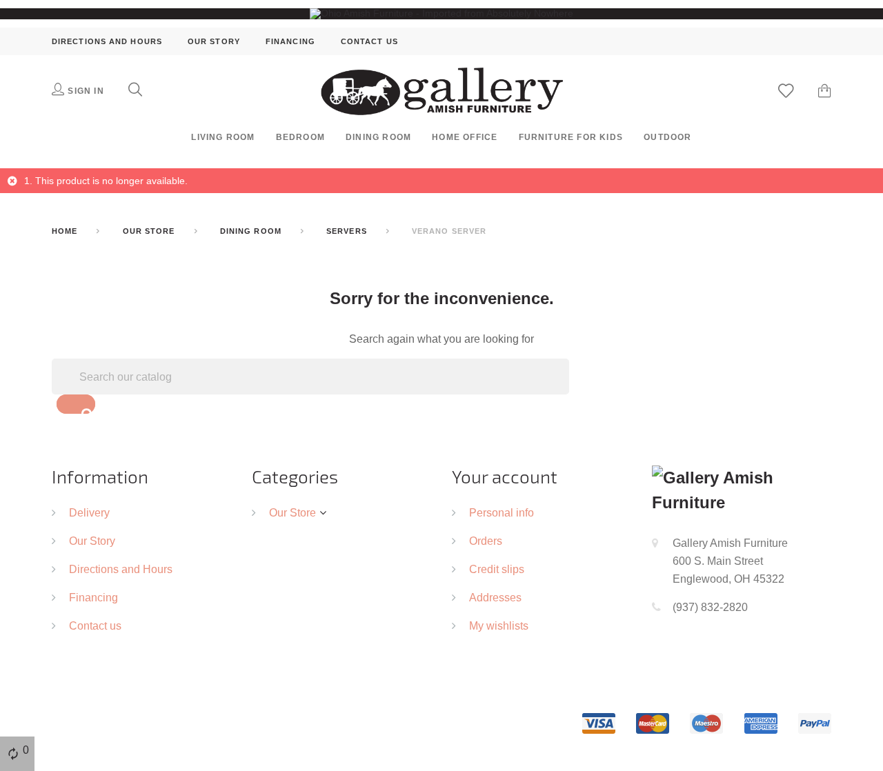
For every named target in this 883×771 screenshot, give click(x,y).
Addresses (495, 597)
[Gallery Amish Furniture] (442, 90)
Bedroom (300, 137)
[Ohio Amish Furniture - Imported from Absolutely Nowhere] (441, 13)
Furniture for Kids (571, 137)
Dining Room (378, 137)
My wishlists (498, 625)
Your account (504, 476)
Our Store (292, 512)
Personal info (501, 512)
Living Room (223, 137)
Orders (485, 540)
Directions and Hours (107, 41)
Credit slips (496, 569)
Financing (290, 41)
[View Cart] (824, 92)
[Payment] (706, 723)
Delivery (89, 512)
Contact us (369, 41)
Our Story (214, 41)
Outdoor (667, 137)
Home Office (464, 137)
